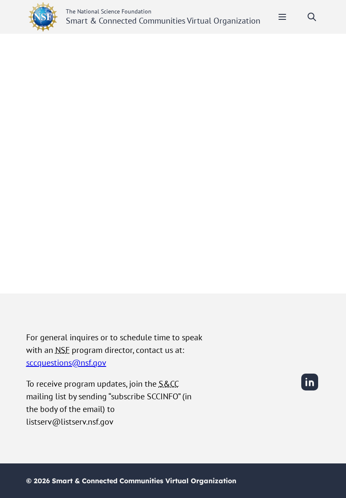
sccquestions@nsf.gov (66, 362)
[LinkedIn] (310, 389)
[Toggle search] (311, 16)
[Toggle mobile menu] (282, 16)
